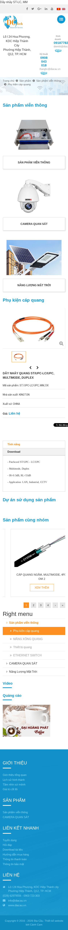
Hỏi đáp (7, 844)
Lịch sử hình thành (14, 779)
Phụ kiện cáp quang (26, 630)
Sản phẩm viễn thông (23, 622)
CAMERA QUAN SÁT (22, 663)
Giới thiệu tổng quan (14, 774)
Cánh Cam (36, 924)
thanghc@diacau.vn (50, 69)
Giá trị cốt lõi (10, 789)
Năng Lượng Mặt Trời (22, 671)
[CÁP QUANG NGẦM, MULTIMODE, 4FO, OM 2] (34, 549)
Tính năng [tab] (13, 444)
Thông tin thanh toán (15, 859)
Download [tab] (13, 451)
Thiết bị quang (22, 647)
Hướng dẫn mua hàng (16, 854)
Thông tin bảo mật (13, 864)
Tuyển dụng (10, 840)
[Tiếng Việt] (58, 8)
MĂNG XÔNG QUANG (28, 639)
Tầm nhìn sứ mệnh (14, 784)
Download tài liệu (13, 849)
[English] (63, 8)
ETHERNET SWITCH (27, 655)
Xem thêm (34, 587)
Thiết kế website (54, 920)
